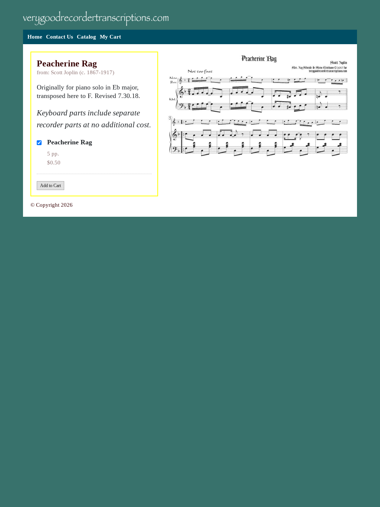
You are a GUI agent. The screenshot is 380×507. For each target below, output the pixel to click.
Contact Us (59, 37)
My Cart (110, 37)
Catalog (86, 37)
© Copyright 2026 (51, 205)
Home (34, 37)
